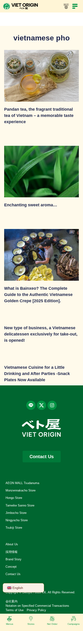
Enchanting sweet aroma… (30, 205)
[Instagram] (52, 405)
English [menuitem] (17, 587)
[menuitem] (23, 587)
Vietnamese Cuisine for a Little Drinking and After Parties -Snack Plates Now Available (37, 373)
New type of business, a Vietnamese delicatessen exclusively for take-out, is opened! (40, 334)
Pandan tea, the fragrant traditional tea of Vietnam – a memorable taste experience (39, 115)
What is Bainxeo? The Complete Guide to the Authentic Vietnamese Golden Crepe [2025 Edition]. (38, 294)
